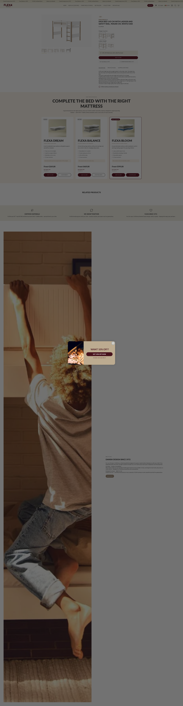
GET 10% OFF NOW (99, 354)
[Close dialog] (113, 343)
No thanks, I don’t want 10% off (99, 357)
